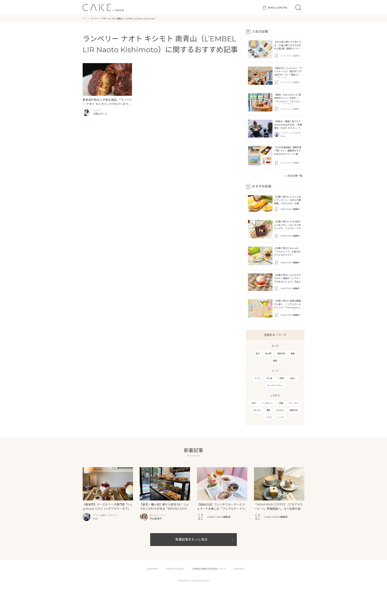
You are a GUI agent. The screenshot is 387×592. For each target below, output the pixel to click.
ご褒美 (281, 378)
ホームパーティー (275, 385)
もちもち (280, 410)
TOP (85, 18)
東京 (258, 353)
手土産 (269, 378)
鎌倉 (293, 353)
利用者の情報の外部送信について (209, 568)
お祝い (293, 378)
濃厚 (268, 410)
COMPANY (152, 568)
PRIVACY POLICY (175, 568)
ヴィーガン (294, 403)
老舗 (281, 403)
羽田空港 (281, 353)
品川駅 (268, 353)
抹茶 (254, 403)
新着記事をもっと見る (191, 539)
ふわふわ (257, 410)
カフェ (258, 378)
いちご (269, 417)
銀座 (275, 360)
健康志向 (294, 410)
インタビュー (267, 403)
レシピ (281, 417)
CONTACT (239, 568)
